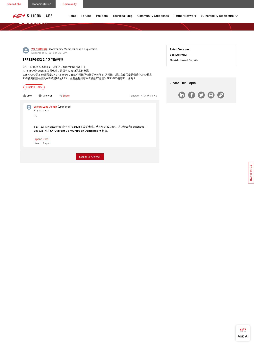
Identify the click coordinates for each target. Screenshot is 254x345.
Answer (47, 95)
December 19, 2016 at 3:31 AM (49, 52)
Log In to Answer (89, 156)
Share (66, 95)
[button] (251, 172)
